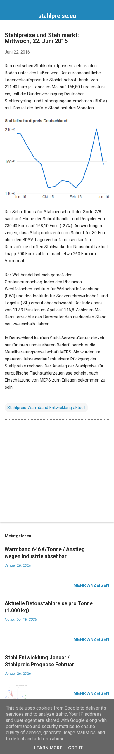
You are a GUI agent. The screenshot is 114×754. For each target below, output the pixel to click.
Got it (75, 747)
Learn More (48, 747)
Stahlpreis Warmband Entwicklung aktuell (46, 407)
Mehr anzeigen (91, 585)
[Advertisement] (57, 472)
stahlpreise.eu (57, 15)
